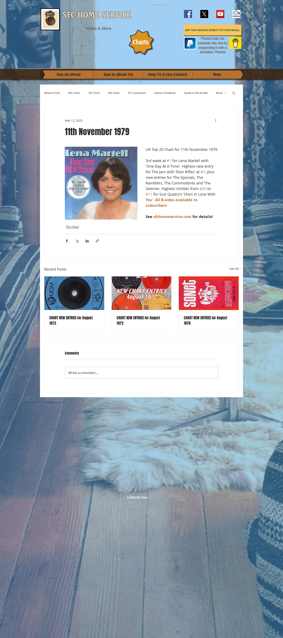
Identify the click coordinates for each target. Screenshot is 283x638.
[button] (212, 30)
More (219, 93)
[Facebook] (188, 14)
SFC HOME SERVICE (96, 15)
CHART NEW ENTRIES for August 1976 (205, 320)
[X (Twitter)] (204, 14)
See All (234, 269)
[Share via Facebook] (67, 241)
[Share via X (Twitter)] (77, 241)
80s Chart (74, 93)
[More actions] (215, 120)
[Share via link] (97, 241)
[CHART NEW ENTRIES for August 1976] (209, 293)
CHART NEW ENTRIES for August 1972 (138, 320)
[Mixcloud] (236, 14)
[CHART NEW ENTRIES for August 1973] (74, 293)
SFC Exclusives (137, 93)
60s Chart (114, 93)
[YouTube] (220, 14)
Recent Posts (52, 93)
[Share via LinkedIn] (87, 241)
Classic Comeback (165, 93)
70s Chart (94, 93)
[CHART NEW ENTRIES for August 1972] (142, 293)
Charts (141, 42)
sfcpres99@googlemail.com (159, 5)
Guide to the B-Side (196, 93)
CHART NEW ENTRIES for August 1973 (71, 320)
